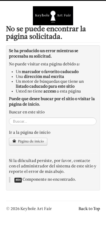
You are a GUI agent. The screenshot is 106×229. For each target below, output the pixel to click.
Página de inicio (30, 141)
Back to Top (89, 209)
